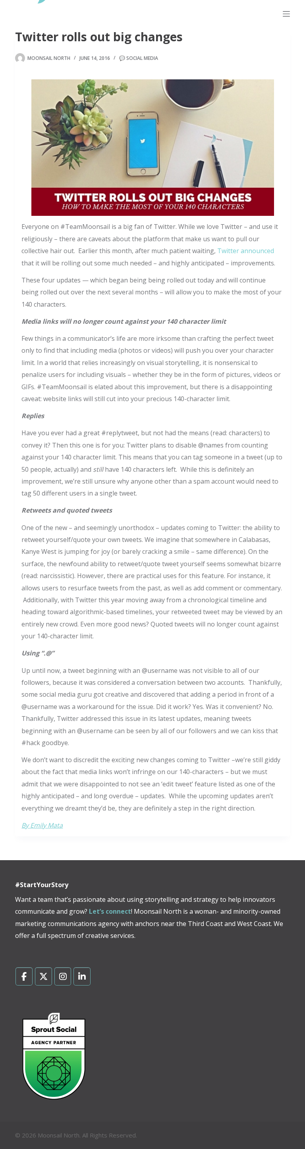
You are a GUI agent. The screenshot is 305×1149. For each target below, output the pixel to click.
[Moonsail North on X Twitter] (43, 976)
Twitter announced (245, 250)
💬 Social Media (138, 58)
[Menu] (286, 13)
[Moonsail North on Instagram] (62, 976)
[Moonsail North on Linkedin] (82, 976)
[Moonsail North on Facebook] (24, 976)
